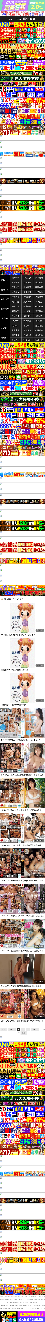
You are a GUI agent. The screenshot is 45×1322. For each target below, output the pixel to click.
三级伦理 (15, 287)
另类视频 (39, 292)
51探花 (39, 316)
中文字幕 (27, 287)
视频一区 (5, 280)
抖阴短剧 (27, 340)
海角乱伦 (39, 326)
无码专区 (5, 328)
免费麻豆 (15, 330)
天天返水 (39, 311)
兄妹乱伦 (27, 335)
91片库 (16, 321)
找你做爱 (39, 297)
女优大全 (27, 321)
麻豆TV (27, 316)
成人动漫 (39, 282)
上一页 (11, 1029)
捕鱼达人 (15, 306)
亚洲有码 (15, 282)
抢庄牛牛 (27, 306)
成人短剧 (39, 335)
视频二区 (5, 290)
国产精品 (15, 278)
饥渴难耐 (27, 297)
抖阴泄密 (39, 330)
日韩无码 (39, 340)
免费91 (27, 326)
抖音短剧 (15, 316)
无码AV (5, 318)
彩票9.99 (15, 311)
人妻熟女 (15, 292)
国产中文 (15, 335)
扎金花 (27, 311)
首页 (3, 1029)
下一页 (34, 1029)
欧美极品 (27, 282)
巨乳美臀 (39, 287)
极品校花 (15, 340)
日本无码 (39, 278)
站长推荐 (5, 299)
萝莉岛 (39, 321)
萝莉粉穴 (27, 330)
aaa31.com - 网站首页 (21, 18)
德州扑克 (39, 306)
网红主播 (27, 278)
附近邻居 (15, 297)
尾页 (23, 1033)
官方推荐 (5, 309)
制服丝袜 (27, 292)
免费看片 (15, 326)
